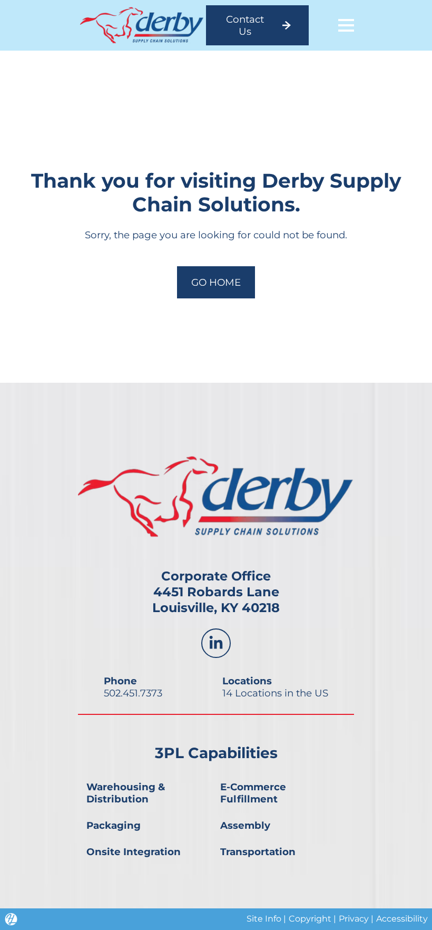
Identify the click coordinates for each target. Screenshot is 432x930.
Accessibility (402, 919)
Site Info (264, 919)
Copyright (310, 919)
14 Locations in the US (275, 693)
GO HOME (216, 282)
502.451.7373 (133, 693)
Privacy (354, 919)
